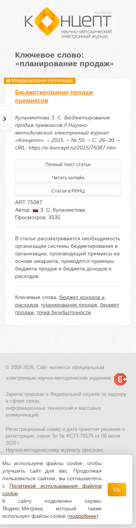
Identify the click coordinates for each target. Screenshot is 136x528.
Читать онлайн (68, 177)
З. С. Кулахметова (62, 210)
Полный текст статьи (68, 164)
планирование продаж (69, 305)
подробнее (82, 516)
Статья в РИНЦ (68, 191)
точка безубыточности (64, 312)
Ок (117, 490)
